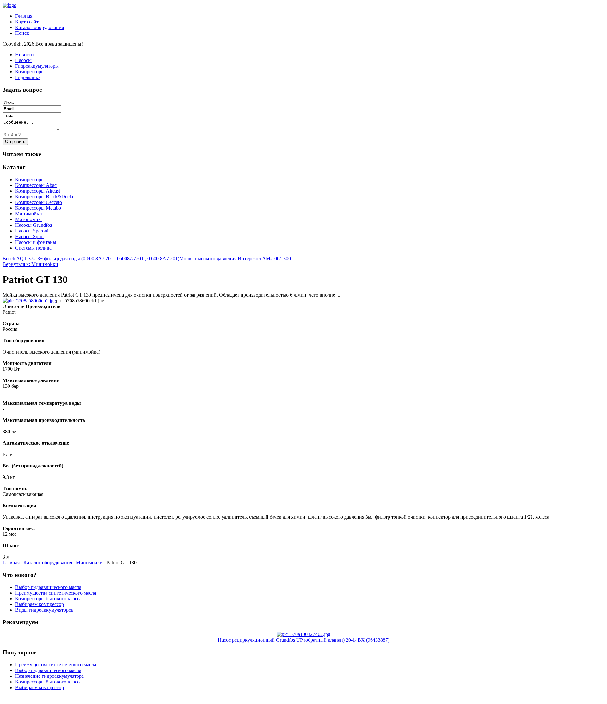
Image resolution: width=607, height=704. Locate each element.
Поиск (22, 33)
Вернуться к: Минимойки (30, 264)
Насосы (23, 60)
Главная (23, 16)
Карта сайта (28, 21)
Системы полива (33, 247)
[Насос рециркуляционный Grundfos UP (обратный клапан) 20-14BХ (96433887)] (303, 634)
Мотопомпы (28, 219)
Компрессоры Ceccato (38, 202)
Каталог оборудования (39, 27)
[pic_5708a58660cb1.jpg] (29, 300)
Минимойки (28, 213)
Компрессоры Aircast (37, 191)
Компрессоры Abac (36, 185)
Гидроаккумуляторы (37, 66)
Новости (24, 54)
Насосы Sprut (29, 236)
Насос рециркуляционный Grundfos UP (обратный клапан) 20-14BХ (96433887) (303, 640)
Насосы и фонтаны (35, 242)
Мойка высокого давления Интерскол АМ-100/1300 (235, 258)
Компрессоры (30, 71)
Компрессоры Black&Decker (45, 196)
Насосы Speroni (31, 230)
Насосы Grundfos (33, 225)
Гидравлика (27, 77)
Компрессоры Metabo (38, 208)
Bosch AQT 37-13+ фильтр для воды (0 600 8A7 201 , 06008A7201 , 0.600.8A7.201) (91, 258)
